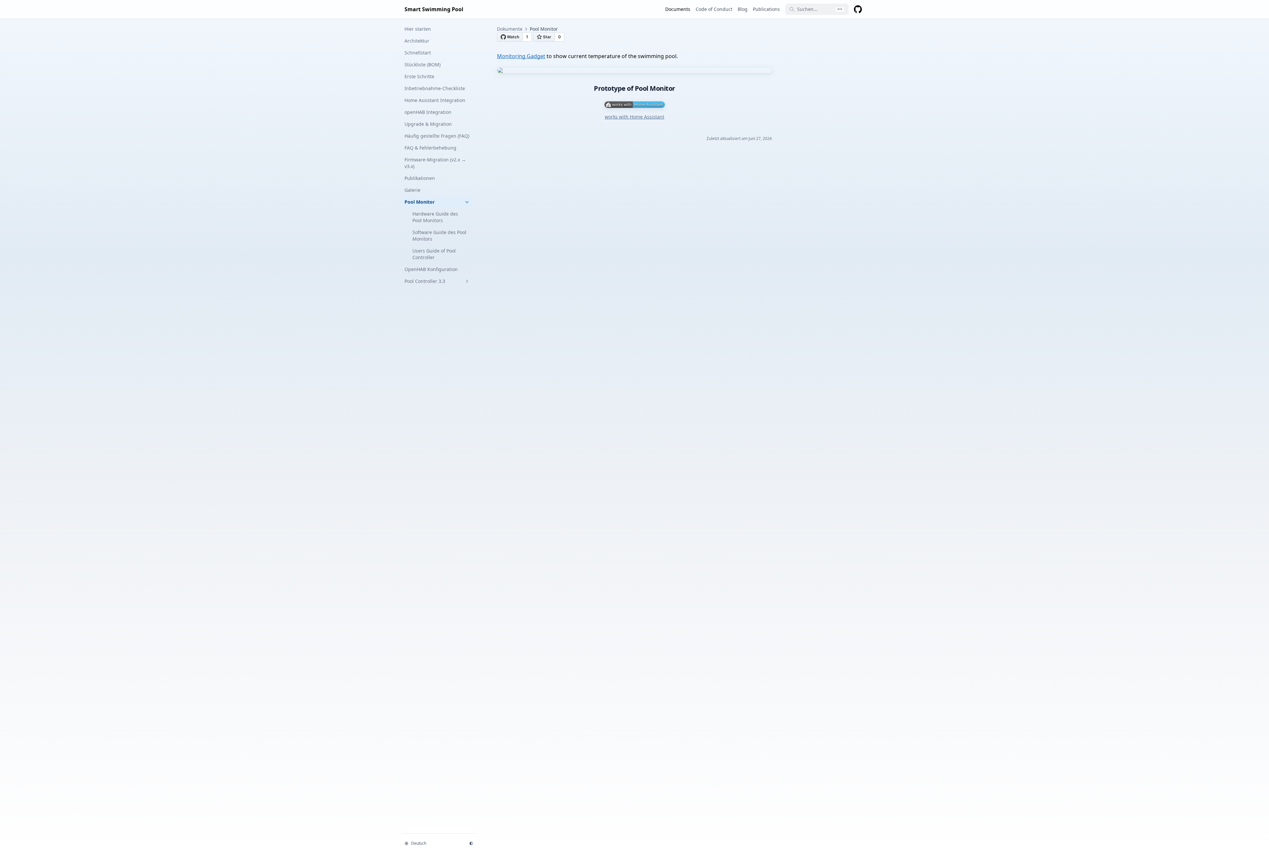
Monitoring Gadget (521, 56)
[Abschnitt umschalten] (467, 202)
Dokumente (509, 29)
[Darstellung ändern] (471, 843)
